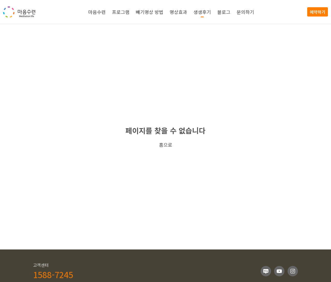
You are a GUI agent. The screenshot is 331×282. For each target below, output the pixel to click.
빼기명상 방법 (149, 12)
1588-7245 (53, 274)
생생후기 (202, 12)
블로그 (223, 12)
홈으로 (165, 144)
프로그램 (121, 12)
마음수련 (97, 12)
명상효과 (178, 12)
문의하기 (245, 12)
